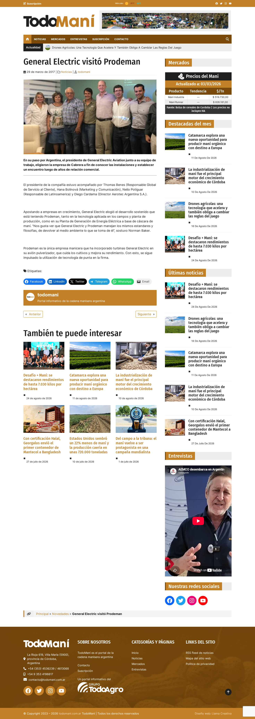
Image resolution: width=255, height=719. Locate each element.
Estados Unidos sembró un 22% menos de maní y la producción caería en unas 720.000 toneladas (89, 445)
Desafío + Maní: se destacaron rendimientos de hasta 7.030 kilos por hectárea (43, 382)
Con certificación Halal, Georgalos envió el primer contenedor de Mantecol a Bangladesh (42, 445)
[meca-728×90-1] (165, 20)
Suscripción (34, 3)
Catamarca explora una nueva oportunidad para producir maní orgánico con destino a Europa (89, 382)
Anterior (35, 314)
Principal (42, 614)
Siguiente (144, 314)
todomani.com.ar (70, 713)
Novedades (60, 614)
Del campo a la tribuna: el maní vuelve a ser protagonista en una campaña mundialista (136, 445)
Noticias (66, 72)
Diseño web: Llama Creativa (213, 713)
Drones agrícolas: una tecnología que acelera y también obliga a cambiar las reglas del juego (208, 210)
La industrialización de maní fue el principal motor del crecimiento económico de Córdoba (134, 382)
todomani (84, 72)
